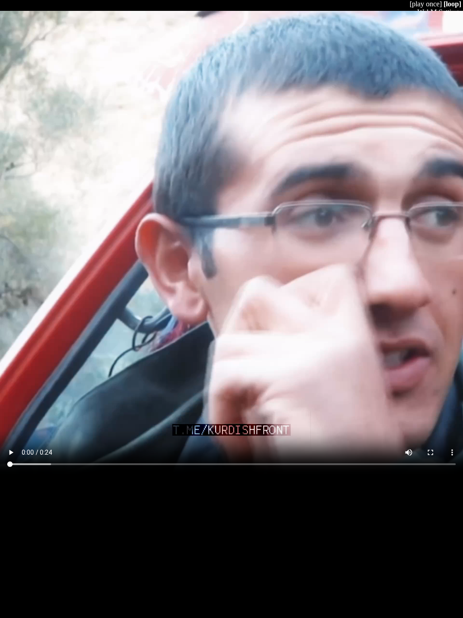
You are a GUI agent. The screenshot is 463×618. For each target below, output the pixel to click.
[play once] (426, 4)
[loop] (452, 4)
